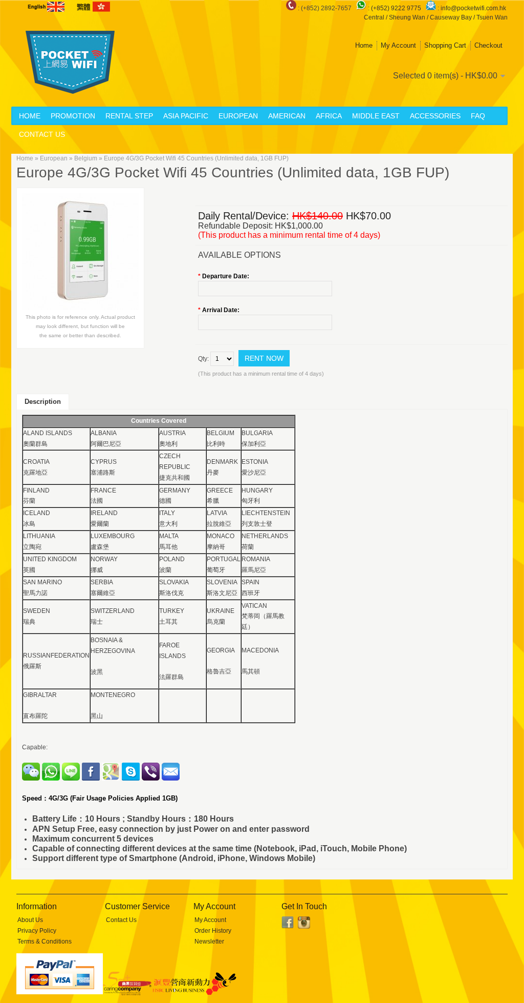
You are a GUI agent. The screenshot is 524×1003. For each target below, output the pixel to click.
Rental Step (129, 116)
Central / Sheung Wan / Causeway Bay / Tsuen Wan (436, 17)
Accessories (435, 116)
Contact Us (42, 134)
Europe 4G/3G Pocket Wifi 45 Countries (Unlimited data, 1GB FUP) (196, 158)
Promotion (73, 116)
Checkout (488, 45)
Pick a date (326, 288)
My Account (398, 45)
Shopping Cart (445, 45)
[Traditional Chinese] (92, 7)
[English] (47, 7)
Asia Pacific (185, 116)
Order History (212, 930)
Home (364, 45)
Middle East (376, 116)
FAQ (478, 116)
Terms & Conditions (44, 941)
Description (43, 401)
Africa (329, 116)
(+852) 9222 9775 (397, 8)
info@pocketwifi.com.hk (473, 8)
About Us (30, 920)
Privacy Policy (36, 930)
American (286, 116)
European (238, 116)
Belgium (85, 158)
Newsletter (209, 941)
